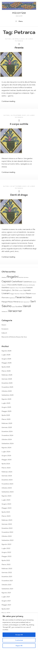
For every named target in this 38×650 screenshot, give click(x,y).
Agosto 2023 (6, 496)
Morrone (5, 297)
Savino (6, 306)
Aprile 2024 (6, 464)
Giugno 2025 (6, 407)
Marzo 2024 (6, 468)
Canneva (26, 277)
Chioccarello (12, 285)
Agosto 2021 (6, 593)
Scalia (13, 306)
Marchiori (17, 293)
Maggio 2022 (6, 556)
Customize (19, 640)
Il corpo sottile (19, 124)
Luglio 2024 (6, 452)
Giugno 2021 (6, 601)
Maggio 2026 (6, 363)
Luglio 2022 (6, 548)
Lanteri (21, 290)
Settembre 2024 (7, 443)
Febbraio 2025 (7, 423)
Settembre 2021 (7, 589)
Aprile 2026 (6, 367)
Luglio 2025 (6, 403)
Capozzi (6, 281)
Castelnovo (27, 282)
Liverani (6, 293)
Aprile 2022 (6, 560)
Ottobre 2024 (7, 439)
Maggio (12, 293)
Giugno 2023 (6, 504)
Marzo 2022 (6, 564)
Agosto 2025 (6, 399)
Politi (22, 302)
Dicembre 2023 (7, 480)
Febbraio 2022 (7, 568)
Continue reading (8, 101)
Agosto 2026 (6, 351)
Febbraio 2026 (7, 375)
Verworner (15, 311)
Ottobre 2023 (7, 488)
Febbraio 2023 (7, 520)
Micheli (34, 293)
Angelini (12, 277)
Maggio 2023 (6, 508)
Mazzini (28, 293)
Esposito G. (13, 287)
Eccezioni (5, 329)
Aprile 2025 (6, 415)
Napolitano (12, 297)
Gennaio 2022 (7, 572)
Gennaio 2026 (7, 379)
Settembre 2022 (7, 540)
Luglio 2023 (6, 500)
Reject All (19, 646)
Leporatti (27, 290)
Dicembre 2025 (7, 383)
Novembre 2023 (7, 484)
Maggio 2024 (6, 460)
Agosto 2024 (6, 447)
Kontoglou (6, 290)
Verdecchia (4, 311)
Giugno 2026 (6, 359)
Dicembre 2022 (7, 528)
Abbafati (4, 277)
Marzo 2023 (6, 516)
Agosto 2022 (6, 544)
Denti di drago (19, 194)
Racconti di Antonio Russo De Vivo (14, 337)
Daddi (19, 285)
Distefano (5, 287)
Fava (17, 287)
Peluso (10, 302)
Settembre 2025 (7, 395)
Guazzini (29, 287)
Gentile (24, 287)
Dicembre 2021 (7, 576)
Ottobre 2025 (7, 391)
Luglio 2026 (6, 355)
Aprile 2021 (6, 609)
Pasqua (4, 302)
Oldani (28, 297)
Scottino (18, 306)
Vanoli (27, 306)
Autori (8, 39)
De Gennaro (25, 285)
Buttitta (21, 277)
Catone (34, 281)
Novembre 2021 (7, 581)
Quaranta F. (27, 302)
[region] (19, 631)
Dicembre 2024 (7, 431)
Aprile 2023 (6, 512)
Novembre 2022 (7, 532)
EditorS (4, 333)
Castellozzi (17, 281)
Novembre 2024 (7, 435)
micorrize (19, 13)
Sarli (33, 301)
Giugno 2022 (6, 552)
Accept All (19, 635)
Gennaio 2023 (7, 524)
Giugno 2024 (6, 455)
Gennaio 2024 (7, 476)
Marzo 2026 (6, 371)
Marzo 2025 (6, 419)
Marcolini (22, 293)
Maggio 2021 (6, 605)
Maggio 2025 (6, 411)
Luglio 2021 (6, 597)
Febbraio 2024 (7, 472)
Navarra (20, 297)
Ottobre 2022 (7, 536)
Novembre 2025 (7, 387)
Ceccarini (4, 285)
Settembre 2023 (7, 492)
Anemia (19, 47)
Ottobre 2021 (6, 585)
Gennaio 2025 (7, 427)
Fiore (20, 287)
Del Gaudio (32, 285)
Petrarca (16, 302)
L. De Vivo (14, 290)
